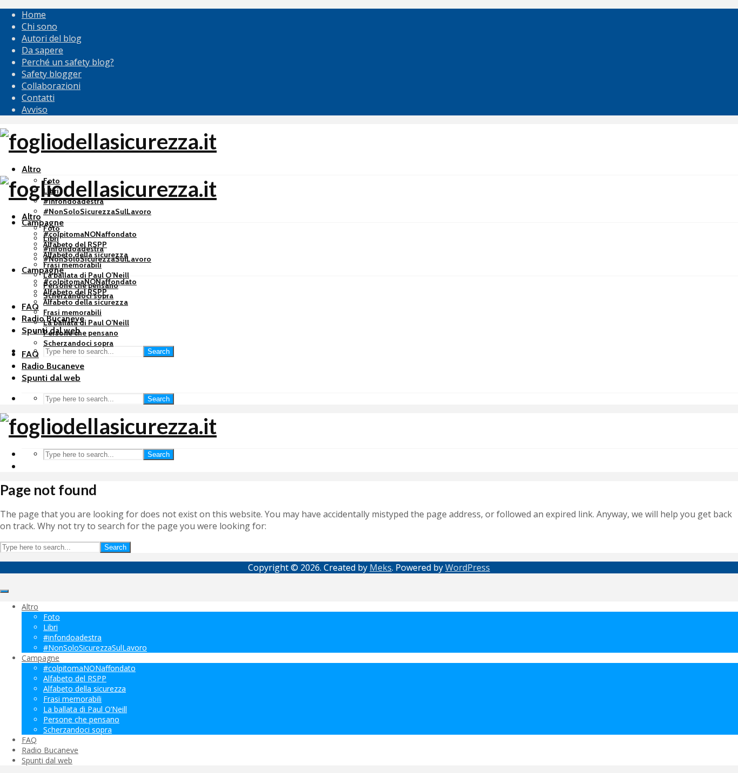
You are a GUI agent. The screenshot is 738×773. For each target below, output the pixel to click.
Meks (381, 567)
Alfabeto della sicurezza (85, 302)
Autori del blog (52, 38)
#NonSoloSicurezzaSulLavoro (97, 211)
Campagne (43, 222)
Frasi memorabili (72, 265)
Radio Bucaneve (53, 366)
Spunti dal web (51, 378)
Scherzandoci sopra (78, 343)
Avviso (35, 109)
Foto (51, 228)
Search (158, 351)
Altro (31, 169)
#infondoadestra (73, 249)
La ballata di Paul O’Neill (86, 275)
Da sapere (42, 50)
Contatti (38, 98)
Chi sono (39, 26)
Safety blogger (52, 74)
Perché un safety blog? (68, 62)
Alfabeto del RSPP (75, 292)
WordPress (467, 567)
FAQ (30, 307)
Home (34, 14)
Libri (51, 238)
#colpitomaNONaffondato (90, 234)
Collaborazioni (51, 86)
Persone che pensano (80, 333)
